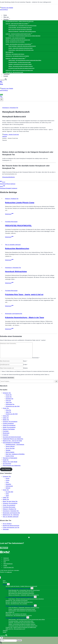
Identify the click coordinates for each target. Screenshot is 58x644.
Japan (7, 495)
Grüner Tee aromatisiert (9, 505)
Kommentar (36, 357)
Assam (7, 478)
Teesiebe (8, 450)
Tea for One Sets (10, 448)
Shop (1, 84)
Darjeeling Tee (9, 398)
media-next (9, 572)
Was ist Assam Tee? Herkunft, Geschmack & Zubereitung (20, 29)
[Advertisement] (18, 146)
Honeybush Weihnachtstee (16, 271)
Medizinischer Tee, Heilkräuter (11, 514)
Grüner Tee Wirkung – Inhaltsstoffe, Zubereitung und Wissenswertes (22, 46)
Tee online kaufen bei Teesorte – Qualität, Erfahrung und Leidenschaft (19, 21)
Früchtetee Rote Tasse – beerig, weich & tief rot (24, 294)
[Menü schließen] (0, 577)
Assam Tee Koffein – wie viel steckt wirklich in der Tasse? (20, 27)
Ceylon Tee (9, 396)
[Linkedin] (6, 552)
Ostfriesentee (9, 486)
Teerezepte (6, 529)
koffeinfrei (12, 177)
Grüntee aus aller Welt (12, 414)
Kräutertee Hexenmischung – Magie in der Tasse (24, 317)
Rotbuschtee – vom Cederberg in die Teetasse (15, 54)
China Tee (8, 400)
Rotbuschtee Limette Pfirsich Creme (19, 203)
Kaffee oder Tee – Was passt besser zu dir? (14, 72)
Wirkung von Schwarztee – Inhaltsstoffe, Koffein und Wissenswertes (22, 31)
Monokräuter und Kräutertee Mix (13, 313)
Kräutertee (5, 435)
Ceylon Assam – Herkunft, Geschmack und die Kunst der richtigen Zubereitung (24, 35)
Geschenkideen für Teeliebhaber (11, 442)
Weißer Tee (6, 419)
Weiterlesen (9, 214)
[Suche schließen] (1, 638)
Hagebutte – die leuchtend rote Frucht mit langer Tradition (20, 64)
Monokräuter (6, 433)
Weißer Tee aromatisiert (9, 427)
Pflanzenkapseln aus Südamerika (11, 465)
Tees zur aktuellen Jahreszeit (13, 244)
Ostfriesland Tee (10, 404)
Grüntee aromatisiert (8, 423)
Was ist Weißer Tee (9, 52)
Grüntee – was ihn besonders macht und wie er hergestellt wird (20, 606)
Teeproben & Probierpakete (10, 458)
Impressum (6, 558)
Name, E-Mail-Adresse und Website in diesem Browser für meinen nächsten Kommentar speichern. (28, 371)
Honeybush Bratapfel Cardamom (8, 187)
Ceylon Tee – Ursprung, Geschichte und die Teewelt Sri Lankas (20, 597)
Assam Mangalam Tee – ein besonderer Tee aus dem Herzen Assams (22, 25)
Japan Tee (8, 412)
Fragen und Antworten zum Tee (11, 527)
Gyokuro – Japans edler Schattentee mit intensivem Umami (20, 48)
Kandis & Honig (10, 456)
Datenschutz (6, 559)
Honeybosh (5, 177)
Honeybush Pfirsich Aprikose (7, 182)
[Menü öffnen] (1, 99)
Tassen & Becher (10, 446)
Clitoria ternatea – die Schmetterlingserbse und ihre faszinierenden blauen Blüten (24, 60)
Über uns (6, 17)
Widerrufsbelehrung (7, 563)
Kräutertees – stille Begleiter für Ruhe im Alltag (16, 617)
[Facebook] (3, 552)
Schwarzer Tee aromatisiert (10, 421)
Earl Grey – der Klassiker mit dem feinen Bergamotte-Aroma (18, 39)
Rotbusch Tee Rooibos (9, 429)
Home (5, 15)
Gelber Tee (6, 417)
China (7, 482)
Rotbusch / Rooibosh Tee (11, 198)
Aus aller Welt (9, 491)
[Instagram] (1, 552)
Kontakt (6, 76)
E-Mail (25, 364)
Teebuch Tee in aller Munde (10, 461)
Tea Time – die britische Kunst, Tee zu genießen (15, 41)
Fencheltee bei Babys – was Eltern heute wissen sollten (19, 62)
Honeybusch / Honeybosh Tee (10, 107)
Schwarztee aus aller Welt (13, 406)
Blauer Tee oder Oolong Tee (10, 501)
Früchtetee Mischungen (11, 221)
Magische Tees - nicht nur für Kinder (12, 440)
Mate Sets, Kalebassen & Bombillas (15, 454)
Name (25, 361)
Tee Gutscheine (7, 463)
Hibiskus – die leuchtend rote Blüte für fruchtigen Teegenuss (20, 66)
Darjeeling (8, 484)
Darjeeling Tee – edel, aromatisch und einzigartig (15, 37)
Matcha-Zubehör (10, 452)
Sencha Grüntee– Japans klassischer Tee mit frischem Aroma (21, 50)
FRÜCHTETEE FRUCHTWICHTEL (18, 226)
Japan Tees (9, 402)
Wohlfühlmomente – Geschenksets (15, 444)
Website (25, 368)
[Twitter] (5, 552)
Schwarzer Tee (7, 393)
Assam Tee (9, 394)
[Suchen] (56, 381)
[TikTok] (8, 552)
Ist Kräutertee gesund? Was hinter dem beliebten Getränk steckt (21, 68)
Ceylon (7, 480)
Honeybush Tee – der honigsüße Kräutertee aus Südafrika (17, 56)
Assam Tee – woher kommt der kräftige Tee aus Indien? (18, 588)
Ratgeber (5, 584)
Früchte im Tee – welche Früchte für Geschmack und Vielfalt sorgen (19, 70)
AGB (4, 561)
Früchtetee (5, 431)
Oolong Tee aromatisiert (9, 425)
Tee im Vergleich (7, 523)
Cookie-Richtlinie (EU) (8, 567)
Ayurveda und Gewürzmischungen (12, 437)
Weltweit (8, 488)
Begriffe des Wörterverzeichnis (11, 525)
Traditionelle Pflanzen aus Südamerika (13, 438)
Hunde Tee (5, 460)
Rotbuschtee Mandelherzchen (17, 248)
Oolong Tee (6, 415)
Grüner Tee (6, 408)
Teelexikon (6, 74)
